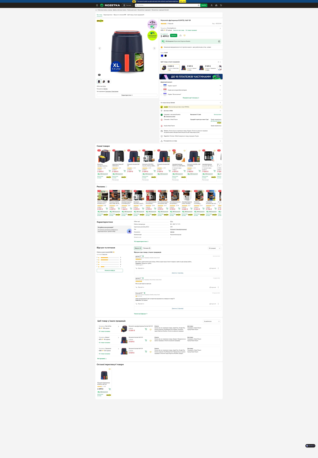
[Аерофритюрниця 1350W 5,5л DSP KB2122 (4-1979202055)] (179, 156)
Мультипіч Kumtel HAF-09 (133, 165)
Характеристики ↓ (127, 95)
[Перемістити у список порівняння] (181, 35)
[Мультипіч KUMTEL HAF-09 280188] (194, 156)
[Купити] (109, 171)
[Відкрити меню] (97, 5)
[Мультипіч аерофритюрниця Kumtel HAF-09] (104, 156)
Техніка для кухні (132, 10)
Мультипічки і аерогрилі (144, 10)
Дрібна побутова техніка (119, 10)
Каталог (129, 5)
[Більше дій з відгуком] (218, 268)
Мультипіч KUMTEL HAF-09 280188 (194, 165)
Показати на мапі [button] (170, 116)
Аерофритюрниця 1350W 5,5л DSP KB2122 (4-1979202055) (179, 165)
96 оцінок (107, 339)
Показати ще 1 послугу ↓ (191, 98)
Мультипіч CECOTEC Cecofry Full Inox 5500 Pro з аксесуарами (148, 165)
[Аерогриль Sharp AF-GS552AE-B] (119, 156)
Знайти (204, 5)
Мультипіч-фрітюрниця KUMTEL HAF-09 (103, 383)
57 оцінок (169, 30)
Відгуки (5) (138, 248)
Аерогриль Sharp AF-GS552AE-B (118, 165)
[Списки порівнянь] (216, 5)
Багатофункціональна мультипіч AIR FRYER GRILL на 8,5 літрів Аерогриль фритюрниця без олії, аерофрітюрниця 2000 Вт (163, 202)
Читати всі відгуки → (140, 314)
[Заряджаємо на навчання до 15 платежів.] (191, 76)
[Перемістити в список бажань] (184, 35)
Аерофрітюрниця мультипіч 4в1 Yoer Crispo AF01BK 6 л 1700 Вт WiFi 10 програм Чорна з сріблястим (208, 165)
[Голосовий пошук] (198, 5)
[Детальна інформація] (106, 186)
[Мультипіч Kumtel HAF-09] (134, 156)
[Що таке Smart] (100, 21)
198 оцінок (106, 328)
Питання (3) (146, 248)
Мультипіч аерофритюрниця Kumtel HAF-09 (102, 165)
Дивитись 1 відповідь (177, 273)
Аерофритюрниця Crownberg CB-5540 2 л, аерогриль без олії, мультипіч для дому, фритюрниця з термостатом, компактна (127, 202)
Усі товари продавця (191, 30)
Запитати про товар (178, 30)
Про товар (99, 14)
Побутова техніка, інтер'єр (105, 10)
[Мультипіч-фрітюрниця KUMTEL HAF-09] (104, 374)
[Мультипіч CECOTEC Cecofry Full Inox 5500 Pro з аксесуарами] (149, 156)
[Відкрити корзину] (221, 5)
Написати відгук (110, 270)
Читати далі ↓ (139, 264)
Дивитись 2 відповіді (177, 308)
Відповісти (141, 268)
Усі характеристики (141, 241)
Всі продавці (101, 358)
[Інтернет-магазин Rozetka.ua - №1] (110, 5)
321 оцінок (107, 350)
